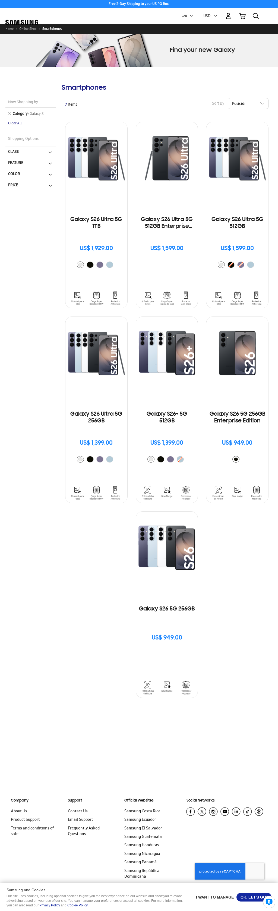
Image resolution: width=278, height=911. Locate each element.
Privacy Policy (49, 905)
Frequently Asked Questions (84, 831)
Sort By (218, 104)
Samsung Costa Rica (142, 811)
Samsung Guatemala (143, 837)
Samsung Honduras (141, 845)
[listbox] (96, 265)
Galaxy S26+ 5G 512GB (167, 417)
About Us (19, 811)
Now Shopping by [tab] (23, 102)
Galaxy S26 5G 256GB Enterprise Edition (237, 417)
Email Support (80, 820)
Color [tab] (14, 174)
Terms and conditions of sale (32, 831)
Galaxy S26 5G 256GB (167, 609)
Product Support (25, 820)
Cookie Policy (77, 905)
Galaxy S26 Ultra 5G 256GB (96, 417)
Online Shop (28, 29)
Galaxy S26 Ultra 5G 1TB (96, 223)
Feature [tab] (15, 163)
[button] (191, 16)
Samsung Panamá (140, 862)
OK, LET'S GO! (254, 897)
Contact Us (78, 811)
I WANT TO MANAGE (215, 897)
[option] (80, 264)
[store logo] (21, 13)
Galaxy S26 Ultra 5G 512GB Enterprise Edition (167, 223)
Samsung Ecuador (140, 820)
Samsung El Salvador (143, 828)
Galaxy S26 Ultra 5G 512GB (237, 223)
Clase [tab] (13, 152)
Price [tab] (13, 185)
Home (9, 29)
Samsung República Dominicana (141, 874)
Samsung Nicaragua (142, 854)
